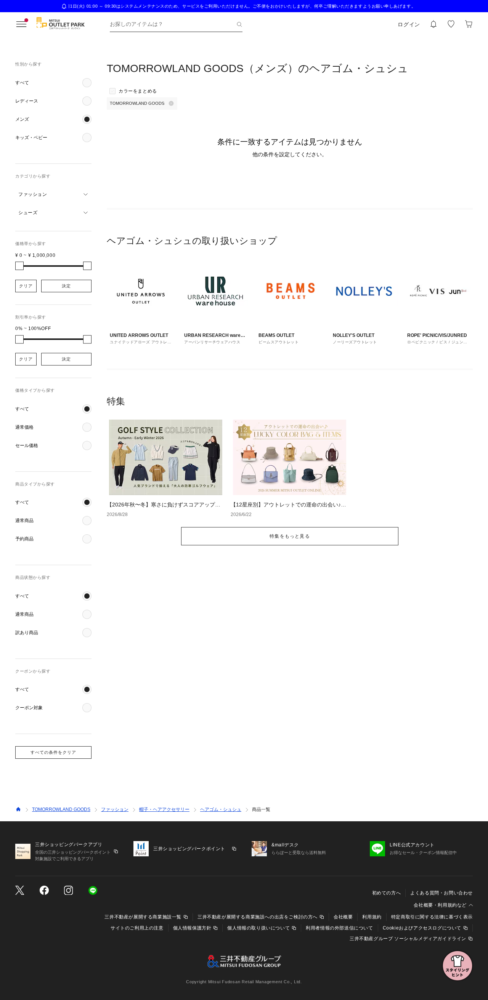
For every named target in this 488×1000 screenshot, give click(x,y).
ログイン (409, 24)
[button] (53, 83)
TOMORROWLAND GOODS (61, 809)
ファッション (114, 809)
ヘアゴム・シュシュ (220, 809)
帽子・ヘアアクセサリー (164, 809)
